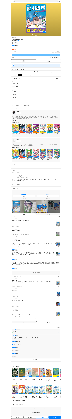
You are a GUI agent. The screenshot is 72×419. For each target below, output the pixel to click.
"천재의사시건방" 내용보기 (36, 262)
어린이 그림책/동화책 (22, 167)
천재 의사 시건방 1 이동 (37, 96)
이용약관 (24, 413)
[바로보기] (30, 206)
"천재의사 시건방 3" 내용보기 (36, 283)
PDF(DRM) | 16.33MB (20, 180)
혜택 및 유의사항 (24, 198)
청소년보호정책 (33, 413)
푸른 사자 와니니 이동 (22, 374)
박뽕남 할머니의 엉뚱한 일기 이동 (50, 155)
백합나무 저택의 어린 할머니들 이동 (49, 391)
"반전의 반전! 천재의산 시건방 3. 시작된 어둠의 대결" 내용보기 (36, 223)
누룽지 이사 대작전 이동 (42, 374)
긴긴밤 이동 (35, 374)
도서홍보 (46, 413)
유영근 (16, 42)
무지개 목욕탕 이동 (43, 130)
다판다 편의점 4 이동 (36, 130)
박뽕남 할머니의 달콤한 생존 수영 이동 (36, 155)
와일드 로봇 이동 (15, 374)
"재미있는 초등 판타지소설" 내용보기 (36, 233)
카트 (60, 1)
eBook (13, 167)
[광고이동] (57, 1)
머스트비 (13, 43)
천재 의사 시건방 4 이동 (37, 87)
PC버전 (36, 413)
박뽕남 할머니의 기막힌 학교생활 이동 (43, 155)
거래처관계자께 (42, 413)
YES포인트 (13, 51)
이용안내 (13, 173)
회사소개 (39, 413)
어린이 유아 (16, 167)
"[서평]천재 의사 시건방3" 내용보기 (36, 243)
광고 (48, 413)
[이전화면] (12, 1)
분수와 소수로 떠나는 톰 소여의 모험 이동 (49, 375)
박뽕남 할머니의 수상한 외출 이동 (29, 155)
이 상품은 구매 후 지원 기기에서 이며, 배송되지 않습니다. (28, 65)
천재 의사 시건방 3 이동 (37, 90)
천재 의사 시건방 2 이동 (37, 93)
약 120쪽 (18, 182)
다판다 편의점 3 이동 (57, 130)
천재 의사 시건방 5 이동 (37, 84)
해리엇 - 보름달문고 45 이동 (56, 374)
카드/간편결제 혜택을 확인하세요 (54, 57)
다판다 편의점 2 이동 (50, 130)
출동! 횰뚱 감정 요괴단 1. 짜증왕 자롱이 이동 (15, 391)
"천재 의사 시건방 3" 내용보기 (36, 253)
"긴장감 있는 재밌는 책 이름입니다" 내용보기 (36, 303)
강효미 (13, 42)
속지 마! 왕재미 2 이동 (57, 155)
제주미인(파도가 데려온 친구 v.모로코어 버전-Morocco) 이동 (28, 392)
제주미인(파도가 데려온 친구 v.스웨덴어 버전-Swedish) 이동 (56, 392)
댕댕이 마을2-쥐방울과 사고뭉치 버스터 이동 (22, 391)
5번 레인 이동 (28, 374)
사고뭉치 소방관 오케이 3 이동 (29, 130)
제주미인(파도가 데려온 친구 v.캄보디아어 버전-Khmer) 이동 (42, 392)
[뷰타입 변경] (60, 81)
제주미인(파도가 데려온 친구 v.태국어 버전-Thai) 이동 (35, 392)
